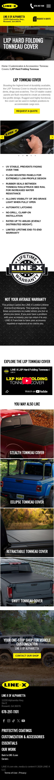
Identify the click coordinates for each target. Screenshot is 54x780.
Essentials (9, 743)
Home (5, 66)
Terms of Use (10, 773)
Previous (2, 137)
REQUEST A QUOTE (27, 111)
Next (52, 137)
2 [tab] (23, 156)
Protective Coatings (17, 730)
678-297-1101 (10, 711)
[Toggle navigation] (48, 6)
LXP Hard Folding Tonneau (24, 69)
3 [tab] (28, 156)
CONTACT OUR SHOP (27, 656)
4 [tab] (32, 156)
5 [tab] (36, 156)
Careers (5, 758)
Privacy (22, 773)
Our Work (9, 749)
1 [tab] (19, 156)
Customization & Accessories (23, 66)
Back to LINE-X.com (10, 755)
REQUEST (44, 18)
